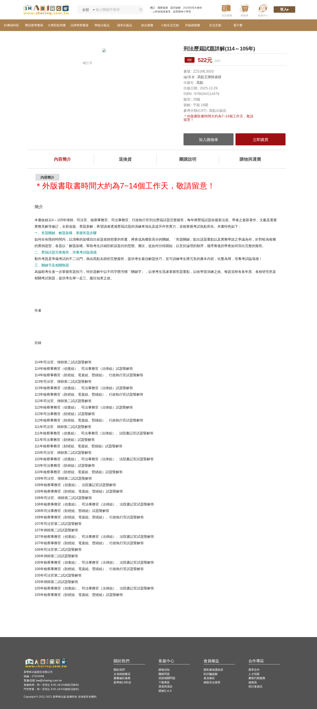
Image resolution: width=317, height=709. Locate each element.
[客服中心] (262, 10)
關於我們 (119, 669)
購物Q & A (165, 690)
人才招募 (254, 674)
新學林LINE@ (122, 682)
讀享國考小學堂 (182, 11)
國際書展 (163, 7)
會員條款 (209, 678)
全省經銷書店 (122, 674)
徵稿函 (252, 682)
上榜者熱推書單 (161, 11)
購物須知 (164, 669)
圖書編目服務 (122, 678)
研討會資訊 (255, 686)
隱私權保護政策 (213, 669)
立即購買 (260, 140)
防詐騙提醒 (211, 674)
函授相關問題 (166, 678)
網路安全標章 (212, 682)
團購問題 (164, 674)
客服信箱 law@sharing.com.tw (43, 680)
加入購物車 (208, 140)
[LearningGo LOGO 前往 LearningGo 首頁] (46, 10)
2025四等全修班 (192, 7)
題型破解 (175, 7)
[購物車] (244, 10)
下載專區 (164, 682)
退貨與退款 (165, 686)
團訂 (152, 7)
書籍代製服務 (256, 678)
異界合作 (254, 669)
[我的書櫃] (226, 10)
